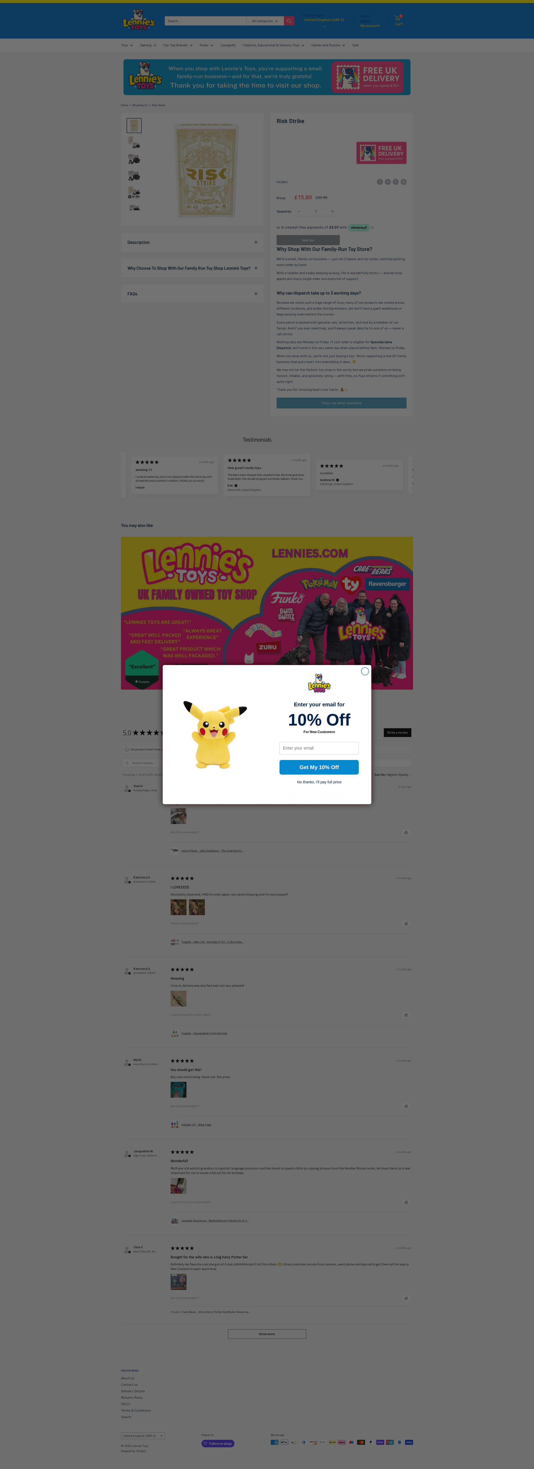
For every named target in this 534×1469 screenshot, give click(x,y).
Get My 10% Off (319, 767)
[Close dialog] (365, 671)
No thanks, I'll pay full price (319, 782)
